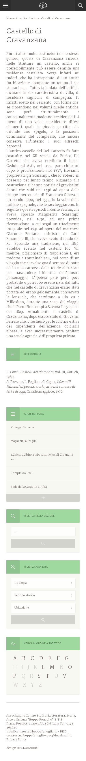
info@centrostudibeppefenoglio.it (31, 731)
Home (10, 19)
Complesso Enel (21, 473)
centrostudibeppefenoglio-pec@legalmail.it (39, 735)
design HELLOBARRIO (22, 748)
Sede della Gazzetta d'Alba (29, 487)
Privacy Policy (16, 739)
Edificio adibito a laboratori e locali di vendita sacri (42, 457)
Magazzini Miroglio (24, 441)
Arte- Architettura (27, 19)
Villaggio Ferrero (22, 427)
